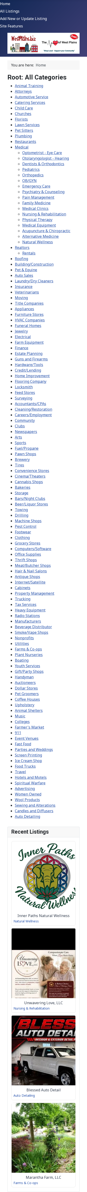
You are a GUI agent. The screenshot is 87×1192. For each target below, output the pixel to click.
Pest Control (25, 526)
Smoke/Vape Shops (31, 632)
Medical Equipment (39, 225)
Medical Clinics (35, 208)
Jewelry (21, 331)
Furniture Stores (29, 314)
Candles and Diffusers (34, 810)
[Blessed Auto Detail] (43, 1058)
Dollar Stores (26, 688)
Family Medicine (36, 202)
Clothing (22, 537)
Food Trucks (25, 766)
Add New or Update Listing (23, 18)
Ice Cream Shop (28, 760)
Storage (21, 492)
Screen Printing (28, 755)
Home (5, 3)
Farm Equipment (29, 342)
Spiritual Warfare (30, 783)
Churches (23, 113)
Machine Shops (28, 520)
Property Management (34, 593)
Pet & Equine (26, 269)
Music (20, 716)
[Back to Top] (78, 1183)
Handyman (24, 677)
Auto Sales (24, 275)
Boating (22, 660)
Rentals (28, 253)
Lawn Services (27, 124)
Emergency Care (36, 186)
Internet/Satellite (30, 582)
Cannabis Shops (29, 481)
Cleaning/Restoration (33, 409)
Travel (20, 771)
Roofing (21, 258)
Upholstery (24, 704)
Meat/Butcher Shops (33, 565)
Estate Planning (28, 353)
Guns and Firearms (31, 359)
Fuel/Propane (27, 448)
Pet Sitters (24, 130)
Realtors (22, 247)
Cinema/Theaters (30, 476)
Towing (21, 509)
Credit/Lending (28, 370)
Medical (22, 147)
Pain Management (38, 197)
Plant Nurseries (29, 654)
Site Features (11, 26)
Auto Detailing (27, 816)
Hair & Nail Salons (31, 571)
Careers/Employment (33, 414)
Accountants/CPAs (30, 403)
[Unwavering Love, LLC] (43, 970)
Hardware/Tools (29, 364)
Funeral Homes (28, 325)
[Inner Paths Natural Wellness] (43, 883)
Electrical (23, 336)
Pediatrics (31, 169)
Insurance (23, 286)
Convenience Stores (32, 470)
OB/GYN (29, 180)
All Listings (9, 11)
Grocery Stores (27, 543)
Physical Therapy (37, 219)
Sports (20, 442)
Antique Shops (27, 576)
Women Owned (28, 794)
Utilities (22, 643)
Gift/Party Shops (29, 671)
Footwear (23, 532)
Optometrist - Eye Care (42, 152)
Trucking (22, 598)
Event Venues (27, 738)
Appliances (24, 308)
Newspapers (26, 431)
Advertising (25, 788)
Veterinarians (27, 292)
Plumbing (23, 136)
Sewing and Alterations (35, 805)
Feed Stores (25, 392)
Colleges (22, 721)
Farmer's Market (29, 727)
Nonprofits (24, 638)
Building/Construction (34, 264)
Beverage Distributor (33, 626)
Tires (19, 465)
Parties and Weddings (34, 749)
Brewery (22, 459)
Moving (21, 297)
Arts (18, 437)
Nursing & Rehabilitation (44, 214)
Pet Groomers (27, 693)
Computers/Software (33, 548)
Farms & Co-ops (28, 649)
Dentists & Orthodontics (43, 163)
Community (25, 420)
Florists (21, 119)
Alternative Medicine (40, 236)
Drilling (21, 515)
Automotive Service (31, 96)
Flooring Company (30, 381)
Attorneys (23, 91)
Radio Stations (27, 615)
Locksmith (24, 387)
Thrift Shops (26, 559)
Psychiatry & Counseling (43, 191)
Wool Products (27, 799)
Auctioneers (25, 682)
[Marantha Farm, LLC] (43, 1145)
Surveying (23, 398)
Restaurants (25, 141)
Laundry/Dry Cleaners (34, 281)
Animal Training (29, 85)
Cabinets (22, 587)
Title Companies (29, 303)
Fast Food (23, 743)
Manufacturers (28, 621)
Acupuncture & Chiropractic (46, 230)
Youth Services (27, 665)
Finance (21, 347)
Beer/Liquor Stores (31, 504)
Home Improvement (32, 375)
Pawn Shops (25, 453)
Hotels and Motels (31, 777)
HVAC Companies (30, 320)
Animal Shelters (29, 710)
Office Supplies (28, 554)
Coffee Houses (27, 699)
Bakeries (22, 487)
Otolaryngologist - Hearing (45, 158)
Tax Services (25, 604)
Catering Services (30, 102)
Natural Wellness (37, 241)
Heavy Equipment (30, 610)
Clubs (20, 426)
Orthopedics (33, 175)
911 (18, 732)
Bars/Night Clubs (30, 498)
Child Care (24, 108)
